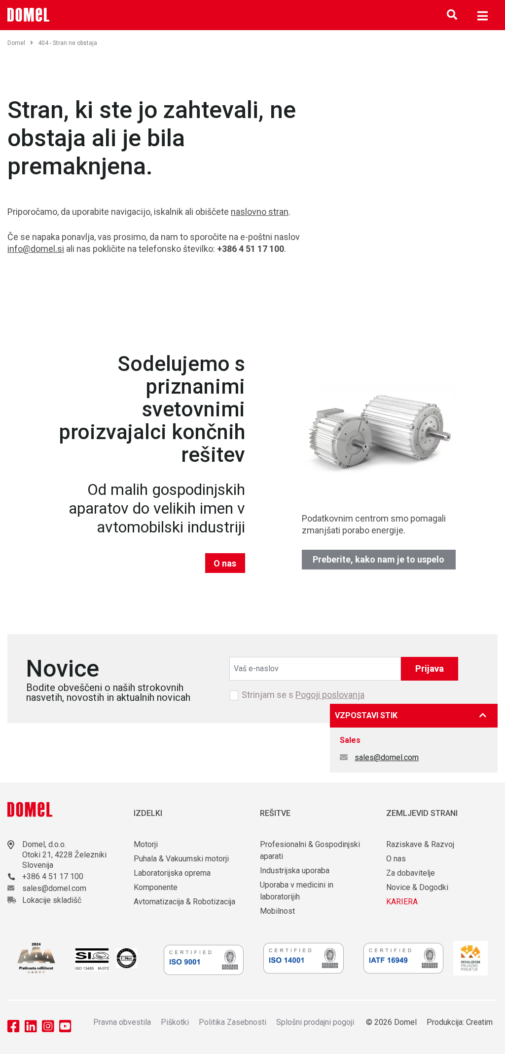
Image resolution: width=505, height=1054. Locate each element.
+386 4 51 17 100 (52, 876)
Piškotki (175, 1022)
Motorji (146, 844)
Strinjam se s (303, 694)
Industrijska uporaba (294, 870)
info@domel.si (35, 248)
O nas (225, 563)
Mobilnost (277, 911)
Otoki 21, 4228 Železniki (64, 854)
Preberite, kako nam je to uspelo (378, 559)
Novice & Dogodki (417, 887)
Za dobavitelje (410, 873)
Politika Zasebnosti (232, 1022)
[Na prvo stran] (28, 15)
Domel (16, 43)
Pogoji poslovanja (329, 694)
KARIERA (402, 901)
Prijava (429, 668)
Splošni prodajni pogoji (315, 1022)
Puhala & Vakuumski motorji (181, 858)
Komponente (156, 887)
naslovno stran (260, 211)
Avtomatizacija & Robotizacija (184, 901)
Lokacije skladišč (51, 900)
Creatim (479, 1022)
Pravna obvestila (122, 1022)
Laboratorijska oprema (172, 873)
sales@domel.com (387, 757)
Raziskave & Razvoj (420, 844)
